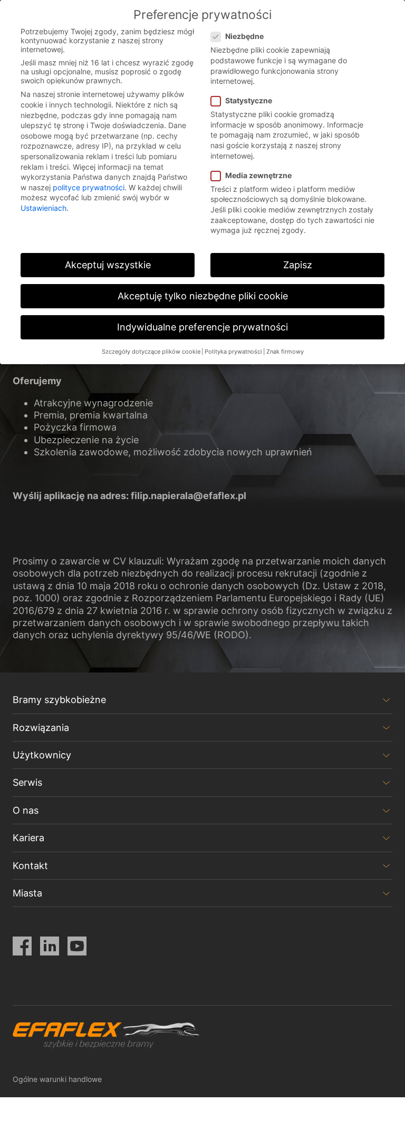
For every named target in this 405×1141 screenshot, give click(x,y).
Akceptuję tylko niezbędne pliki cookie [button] (203, 295)
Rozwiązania (41, 727)
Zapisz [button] (297, 264)
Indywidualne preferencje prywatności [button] (202, 327)
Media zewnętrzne (258, 175)
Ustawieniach (43, 207)
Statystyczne (248, 100)
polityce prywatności (88, 187)
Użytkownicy (42, 754)
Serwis (27, 782)
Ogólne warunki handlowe (57, 1079)
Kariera (28, 837)
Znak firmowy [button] (285, 351)
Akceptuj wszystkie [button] (108, 264)
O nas (25, 810)
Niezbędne (244, 36)
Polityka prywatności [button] (233, 351)
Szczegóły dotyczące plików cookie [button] (151, 351)
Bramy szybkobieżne (59, 699)
